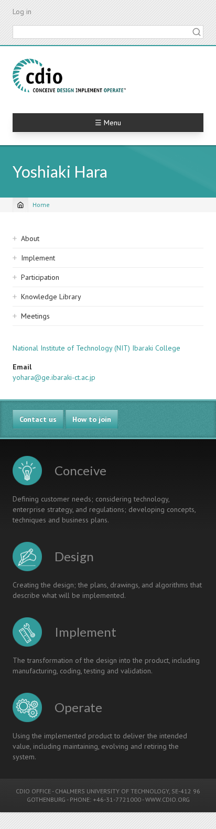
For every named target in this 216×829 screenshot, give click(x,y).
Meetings (35, 316)
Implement (38, 258)
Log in (22, 11)
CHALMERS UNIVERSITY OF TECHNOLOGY (112, 791)
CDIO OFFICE (33, 791)
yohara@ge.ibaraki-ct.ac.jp (54, 377)
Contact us (38, 419)
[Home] (69, 75)
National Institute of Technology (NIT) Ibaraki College (96, 348)
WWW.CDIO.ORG (167, 799)
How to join (91, 419)
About (30, 238)
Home (41, 205)
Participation (40, 277)
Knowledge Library (51, 296)
